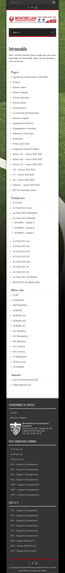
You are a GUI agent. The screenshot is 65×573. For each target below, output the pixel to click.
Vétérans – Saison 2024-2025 (26, 185)
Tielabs (44, 571)
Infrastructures (19, 108)
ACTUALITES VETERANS (25, 277)
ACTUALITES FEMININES (25, 213)
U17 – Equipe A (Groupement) (24, 525)
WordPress (25, 571)
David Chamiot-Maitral (23, 380)
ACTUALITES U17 (21, 256)
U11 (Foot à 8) (16, 459)
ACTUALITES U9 (21, 272)
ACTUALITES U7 (21, 267)
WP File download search (24, 190)
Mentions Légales (21, 118)
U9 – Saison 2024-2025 (23, 180)
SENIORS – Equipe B (24, 228)
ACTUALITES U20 (21, 262)
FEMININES (18, 300)
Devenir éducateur (21, 97)
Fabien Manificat (20, 385)
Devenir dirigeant (20, 92)
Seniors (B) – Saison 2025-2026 (27, 159)
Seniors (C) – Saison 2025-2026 (27, 164)
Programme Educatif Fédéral (26, 149)
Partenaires (18, 139)
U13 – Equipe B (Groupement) (24, 469)
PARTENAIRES (20, 305)
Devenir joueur (19, 103)
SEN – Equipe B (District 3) (22, 546)
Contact (16, 82)
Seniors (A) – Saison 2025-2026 (27, 154)
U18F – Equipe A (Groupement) (24, 484)
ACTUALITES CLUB (22, 208)
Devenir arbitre (19, 87)
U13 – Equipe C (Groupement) (24, 474)
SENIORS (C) (19, 326)
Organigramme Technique (24, 128)
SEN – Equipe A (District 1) (22, 541)
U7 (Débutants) (20, 357)
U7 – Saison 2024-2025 (23, 174)
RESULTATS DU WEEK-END (26, 282)
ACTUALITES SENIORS (24, 218)
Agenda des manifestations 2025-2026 (30, 77)
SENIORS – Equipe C (24, 233)
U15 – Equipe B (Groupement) (24, 515)
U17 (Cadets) (19, 346)
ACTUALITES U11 (21, 241)
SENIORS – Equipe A (24, 222)
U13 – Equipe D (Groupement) (24, 479)
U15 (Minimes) (19, 341)
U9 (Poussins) (19, 362)
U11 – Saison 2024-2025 (24, 169)
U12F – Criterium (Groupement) (24, 495)
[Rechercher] (53, 2)
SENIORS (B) (19, 321)
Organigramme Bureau (23, 123)
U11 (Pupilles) (19, 331)
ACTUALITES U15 (21, 251)
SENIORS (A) (19, 315)
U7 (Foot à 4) (16, 449)
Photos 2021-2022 (21, 144)
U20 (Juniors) (19, 351)
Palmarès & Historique (23, 133)
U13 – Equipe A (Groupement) (24, 464)
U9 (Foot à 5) (16, 454)
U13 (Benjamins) (20, 336)
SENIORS (17, 310)
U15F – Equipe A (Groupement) (24, 490)
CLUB (15, 295)
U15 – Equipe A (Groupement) (24, 510)
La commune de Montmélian (26, 113)
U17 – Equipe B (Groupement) (24, 531)
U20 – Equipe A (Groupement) (24, 536)
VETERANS (18, 367)
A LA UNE (17, 203)
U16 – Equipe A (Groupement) (24, 520)
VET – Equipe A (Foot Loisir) (23, 551)
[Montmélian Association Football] (32, 20)
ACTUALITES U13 (21, 246)
